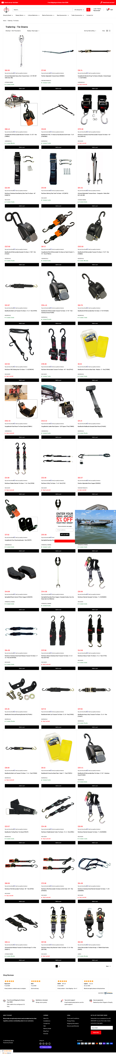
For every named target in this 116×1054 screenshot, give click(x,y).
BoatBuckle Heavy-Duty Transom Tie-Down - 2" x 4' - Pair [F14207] (92, 715)
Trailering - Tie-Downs (13, 20)
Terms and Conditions (73, 1018)
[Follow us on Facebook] (40, 1044)
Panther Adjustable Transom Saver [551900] (52, 76)
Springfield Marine (46, 544)
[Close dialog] (114, 511)
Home (4, 20)
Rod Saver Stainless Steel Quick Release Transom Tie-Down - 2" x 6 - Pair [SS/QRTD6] (21, 656)
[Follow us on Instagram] (43, 1044)
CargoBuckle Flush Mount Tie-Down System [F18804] (18, 426)
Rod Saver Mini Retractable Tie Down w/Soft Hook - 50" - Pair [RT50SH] (57, 889)
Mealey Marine (19, 15)
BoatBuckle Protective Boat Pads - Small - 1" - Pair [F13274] (56, 773)
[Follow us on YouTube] (49, 1044)
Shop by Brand (7, 15)
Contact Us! (90, 15)
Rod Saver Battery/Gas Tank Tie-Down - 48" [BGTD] (54, 193)
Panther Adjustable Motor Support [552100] (89, 483)
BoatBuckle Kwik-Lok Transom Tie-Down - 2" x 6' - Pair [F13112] (57, 714)
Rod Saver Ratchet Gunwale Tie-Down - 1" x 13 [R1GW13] (92, 597)
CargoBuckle (81, 82)
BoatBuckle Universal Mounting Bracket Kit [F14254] (18, 714)
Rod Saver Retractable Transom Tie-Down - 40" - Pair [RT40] (57, 369)
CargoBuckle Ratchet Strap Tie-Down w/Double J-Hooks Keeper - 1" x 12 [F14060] (94, 76)
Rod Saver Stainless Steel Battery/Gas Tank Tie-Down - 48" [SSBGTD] (20, 194)
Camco (79, 954)
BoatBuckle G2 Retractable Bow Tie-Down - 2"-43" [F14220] (93, 310)
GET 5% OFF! (65, 534)
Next (107, 966)
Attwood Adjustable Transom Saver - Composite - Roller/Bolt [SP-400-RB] (93, 194)
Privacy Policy (71, 1021)
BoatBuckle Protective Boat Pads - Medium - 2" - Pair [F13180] (94, 369)
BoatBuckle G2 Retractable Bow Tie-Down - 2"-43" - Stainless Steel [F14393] (93, 774)
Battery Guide (47, 1028)
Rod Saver (80, 141)
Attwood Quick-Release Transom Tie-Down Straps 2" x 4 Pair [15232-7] (20, 948)
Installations (46, 1021)
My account (97, 10)
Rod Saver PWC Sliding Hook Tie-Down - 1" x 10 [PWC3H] (19, 369)
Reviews (45, 1033)
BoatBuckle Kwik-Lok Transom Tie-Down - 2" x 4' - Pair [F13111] (21, 310)
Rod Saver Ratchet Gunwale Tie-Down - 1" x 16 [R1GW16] (92, 832)
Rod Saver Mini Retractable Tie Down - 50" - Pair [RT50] (19, 889)
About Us (45, 1018)
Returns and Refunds (73, 1026)
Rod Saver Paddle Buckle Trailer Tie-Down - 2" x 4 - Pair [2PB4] (57, 832)
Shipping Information (73, 1023)
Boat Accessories (62, 15)
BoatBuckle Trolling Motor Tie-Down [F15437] (16, 832)
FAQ (44, 1026)
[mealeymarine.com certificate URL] (105, 993)
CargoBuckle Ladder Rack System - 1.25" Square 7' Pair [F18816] (57, 426)
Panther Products (46, 80)
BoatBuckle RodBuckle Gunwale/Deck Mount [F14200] (92, 426)
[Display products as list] (109, 30)
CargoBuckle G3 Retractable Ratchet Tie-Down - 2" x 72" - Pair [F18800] (21, 135)
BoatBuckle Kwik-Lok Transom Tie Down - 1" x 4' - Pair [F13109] (21, 773)
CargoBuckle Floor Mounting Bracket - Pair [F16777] (18, 540)
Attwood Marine (9, 82)
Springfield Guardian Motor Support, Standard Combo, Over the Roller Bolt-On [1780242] (57, 598)
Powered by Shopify (8, 1042)
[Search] (88, 9)
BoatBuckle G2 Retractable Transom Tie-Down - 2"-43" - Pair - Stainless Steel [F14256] (57, 311)
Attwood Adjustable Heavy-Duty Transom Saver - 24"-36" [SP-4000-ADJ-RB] (21, 76)
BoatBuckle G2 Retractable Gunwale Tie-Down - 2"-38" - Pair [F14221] (20, 253)
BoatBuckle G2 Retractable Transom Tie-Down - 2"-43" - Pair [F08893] (93, 253)
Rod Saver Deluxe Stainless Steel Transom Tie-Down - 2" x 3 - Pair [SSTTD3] (57, 656)
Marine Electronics (47, 15)
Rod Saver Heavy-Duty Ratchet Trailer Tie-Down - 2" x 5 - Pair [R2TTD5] (57, 948)
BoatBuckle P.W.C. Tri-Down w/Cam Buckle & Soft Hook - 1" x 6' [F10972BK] (57, 135)
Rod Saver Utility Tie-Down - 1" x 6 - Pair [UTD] (53, 483)
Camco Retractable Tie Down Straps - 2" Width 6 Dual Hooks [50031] (93, 948)
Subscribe (96, 1032)
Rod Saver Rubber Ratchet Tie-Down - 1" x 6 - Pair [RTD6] (19, 483)
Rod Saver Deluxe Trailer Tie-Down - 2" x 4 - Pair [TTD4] (92, 655)
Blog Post (46, 1031)
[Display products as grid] (107, 30)
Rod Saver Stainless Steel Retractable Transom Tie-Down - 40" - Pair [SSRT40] (94, 135)
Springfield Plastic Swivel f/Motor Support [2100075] (18, 597)
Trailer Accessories (76, 15)
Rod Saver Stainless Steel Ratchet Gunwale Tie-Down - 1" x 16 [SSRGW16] (93, 889)
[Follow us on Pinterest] (46, 1044)
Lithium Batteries (33, 15)
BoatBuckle (44, 141)
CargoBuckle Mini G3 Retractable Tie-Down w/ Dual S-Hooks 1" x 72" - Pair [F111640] (57, 253)
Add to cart (22, 88)
